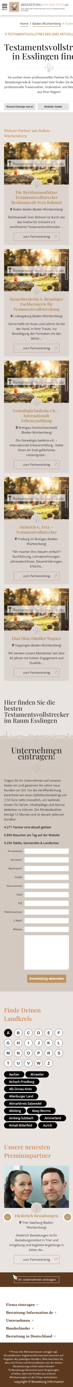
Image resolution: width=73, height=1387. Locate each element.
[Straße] (46, 877)
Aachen (14, 1074)
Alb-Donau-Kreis (20, 1089)
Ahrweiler (37, 1074)
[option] (36, 1217)
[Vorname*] (46, 860)
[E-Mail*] (46, 921)
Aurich (47, 1125)
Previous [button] (6, 1217)
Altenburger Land (21, 1096)
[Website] (46, 929)
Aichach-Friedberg (21, 1082)
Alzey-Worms (41, 1111)
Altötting (15, 1111)
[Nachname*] (46, 868)
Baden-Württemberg (46, 23)
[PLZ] (46, 903)
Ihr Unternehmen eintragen (37, 1279)
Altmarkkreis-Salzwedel (25, 1103)
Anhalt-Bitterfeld (20, 1125)
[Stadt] (46, 894)
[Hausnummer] (46, 886)
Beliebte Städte (53, 106)
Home (24, 23)
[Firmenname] (46, 851)
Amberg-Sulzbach (21, 1118)
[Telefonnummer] (46, 912)
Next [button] (66, 1217)
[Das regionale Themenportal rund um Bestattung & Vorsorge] (14, 7)
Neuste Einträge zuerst (19, 106)
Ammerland (53, 1118)
